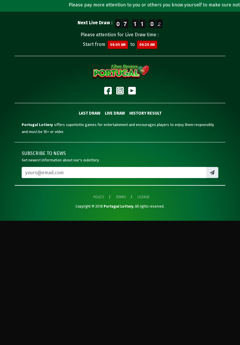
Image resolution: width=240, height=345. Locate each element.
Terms (121, 197)
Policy (98, 197)
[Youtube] (132, 90)
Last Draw (89, 113)
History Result (145, 113)
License (144, 197)
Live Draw (115, 113)
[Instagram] (120, 90)
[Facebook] (108, 90)
